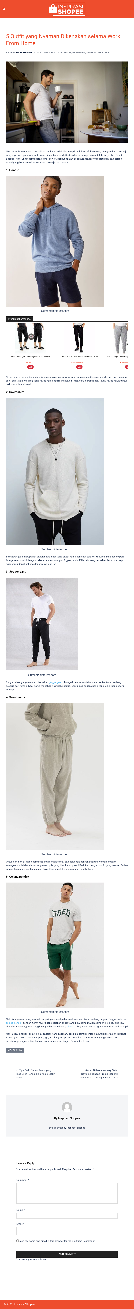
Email (20, 1223)
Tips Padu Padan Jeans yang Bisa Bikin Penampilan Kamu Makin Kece (35, 1074)
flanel (71, 1026)
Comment (22, 1180)
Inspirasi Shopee (21, 52)
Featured (78, 52)
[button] (4, 9)
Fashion (66, 52)
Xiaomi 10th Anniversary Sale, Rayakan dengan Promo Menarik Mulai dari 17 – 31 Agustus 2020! (98, 1074)
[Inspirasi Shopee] (67, 8)
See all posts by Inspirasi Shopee (67, 1127)
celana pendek (14, 1022)
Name (20, 1209)
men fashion (15, 1050)
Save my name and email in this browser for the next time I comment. (57, 1240)
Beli (30, 367)
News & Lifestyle (98, 52)
